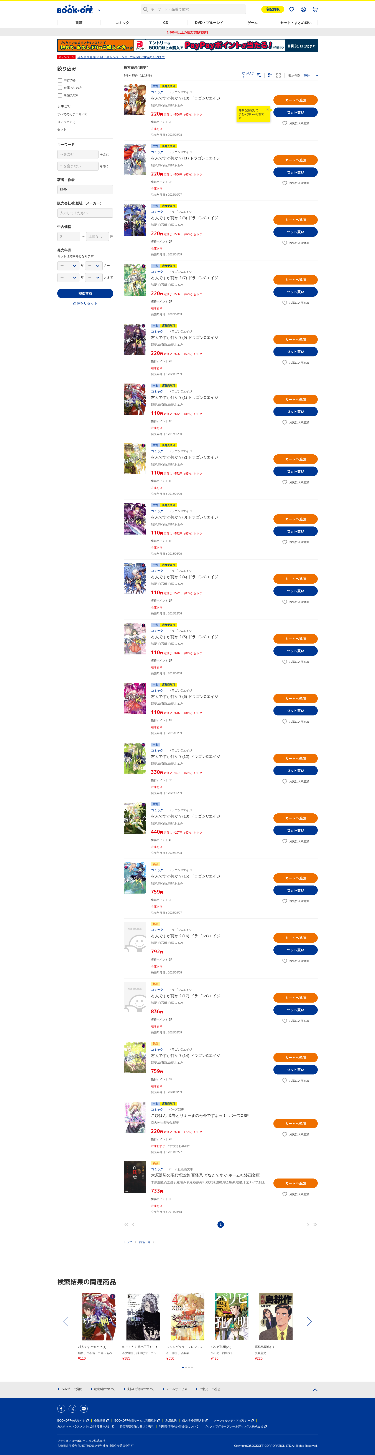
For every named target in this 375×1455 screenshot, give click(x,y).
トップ (128, 1242)
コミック (122, 23)
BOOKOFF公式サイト (71, 1420)
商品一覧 (144, 1242)
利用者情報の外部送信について (179, 1426)
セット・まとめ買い (296, 23)
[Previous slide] (66, 1321)
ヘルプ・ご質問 (71, 1389)
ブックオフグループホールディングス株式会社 (233, 1426)
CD (165, 23)
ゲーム (252, 23)
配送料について (104, 1389)
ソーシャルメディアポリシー (232, 1420)
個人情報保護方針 (193, 1420)
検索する (85, 293)
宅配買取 (273, 9)
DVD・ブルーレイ (209, 23)
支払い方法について (140, 1389)
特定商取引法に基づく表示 (137, 1426)
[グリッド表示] (278, 75)
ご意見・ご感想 (209, 1389)
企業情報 (99, 1420)
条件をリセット (85, 303)
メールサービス (176, 1389)
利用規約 (171, 1420)
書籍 (79, 23)
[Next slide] (309, 1321)
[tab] (183, 1367)
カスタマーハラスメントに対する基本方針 (84, 1426)
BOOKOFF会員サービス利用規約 (135, 1420)
